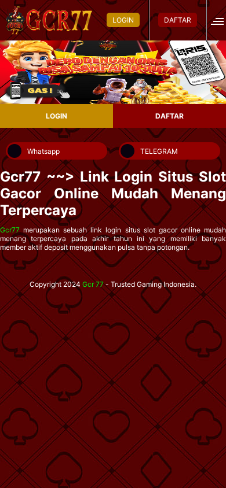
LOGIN (123, 20)
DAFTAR (177, 20)
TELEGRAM (159, 151)
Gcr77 (10, 229)
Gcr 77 (93, 284)
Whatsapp (43, 151)
